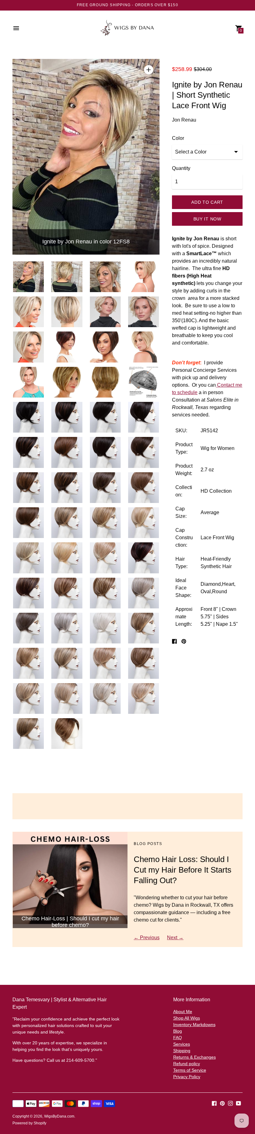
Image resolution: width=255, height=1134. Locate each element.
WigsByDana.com (59, 1116)
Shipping (181, 1050)
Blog (177, 1031)
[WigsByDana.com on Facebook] (214, 1102)
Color (178, 138)
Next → (175, 937)
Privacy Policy (186, 1076)
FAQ (177, 1037)
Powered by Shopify (29, 1123)
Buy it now (207, 218)
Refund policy (186, 1063)
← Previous (147, 937)
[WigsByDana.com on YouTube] (238, 1102)
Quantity (181, 168)
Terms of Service (189, 1070)
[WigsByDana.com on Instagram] (230, 1102)
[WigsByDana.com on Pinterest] (222, 1102)
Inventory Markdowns (194, 1024)
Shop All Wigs (186, 1018)
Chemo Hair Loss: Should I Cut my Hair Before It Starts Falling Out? (182, 870)
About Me (182, 1011)
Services (181, 1044)
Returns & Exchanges (194, 1057)
